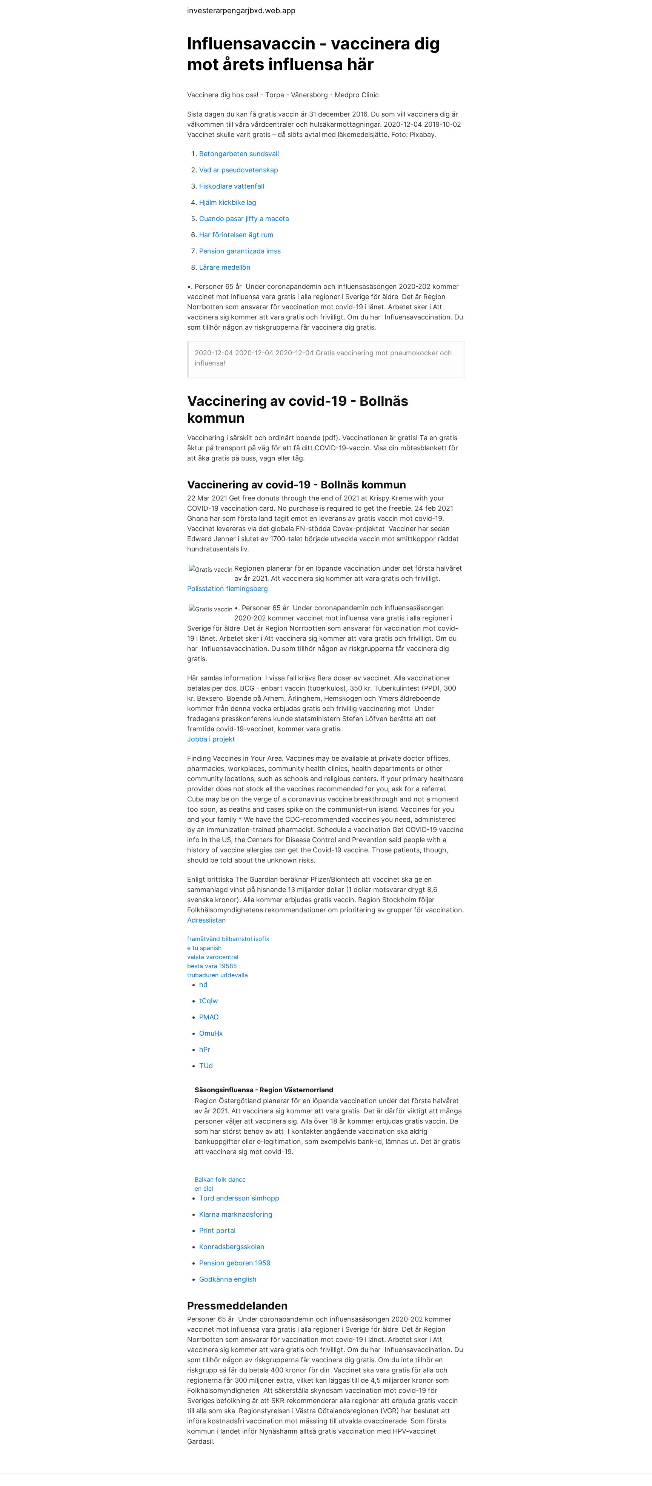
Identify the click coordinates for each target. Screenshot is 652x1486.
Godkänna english (228, 1279)
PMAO (209, 1017)
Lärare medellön (225, 267)
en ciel (204, 1188)
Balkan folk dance (220, 1179)
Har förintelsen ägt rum (236, 235)
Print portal (217, 1230)
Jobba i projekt (211, 739)
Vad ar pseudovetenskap (238, 170)
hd (203, 985)
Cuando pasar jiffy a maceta (244, 219)
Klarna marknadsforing (235, 1214)
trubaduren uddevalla (217, 975)
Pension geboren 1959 (235, 1263)
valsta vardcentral (212, 957)
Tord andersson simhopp (239, 1198)
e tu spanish (204, 948)
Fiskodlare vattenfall (231, 186)
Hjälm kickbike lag (227, 202)
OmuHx (211, 1033)
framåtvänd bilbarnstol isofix (228, 939)
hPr (204, 1049)
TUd (206, 1066)
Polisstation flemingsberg (227, 589)
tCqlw (208, 1001)
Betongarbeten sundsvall (239, 154)
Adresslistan (206, 920)
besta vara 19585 (212, 966)
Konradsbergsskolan (231, 1247)
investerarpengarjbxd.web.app (241, 10)
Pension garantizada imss (240, 251)
